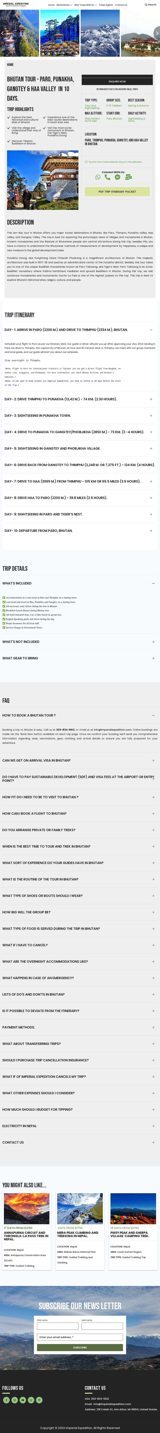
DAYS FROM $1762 (70, 1228)
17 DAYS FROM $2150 (18, 1228)
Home (51, 4)
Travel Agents (106, 4)
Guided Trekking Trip (128, 1257)
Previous (3, 33)
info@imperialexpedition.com (112, 1404)
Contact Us (121, 4)
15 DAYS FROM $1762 (124, 1228)
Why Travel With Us (84, 4)
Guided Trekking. (19, 1265)
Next (156, 33)
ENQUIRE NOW (117, 81)
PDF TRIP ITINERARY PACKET (117, 192)
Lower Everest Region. (126, 1252)
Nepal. (14, 1249)
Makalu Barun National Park (76, 1252)
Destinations (63, 4)
